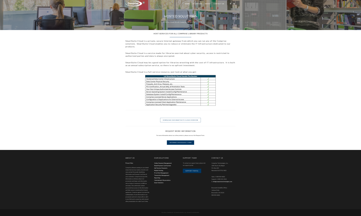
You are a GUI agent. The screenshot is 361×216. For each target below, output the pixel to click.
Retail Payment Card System (162, 165)
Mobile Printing (158, 170)
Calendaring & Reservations (162, 180)
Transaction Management (161, 175)
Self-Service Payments (160, 168)
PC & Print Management (161, 173)
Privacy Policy (129, 163)
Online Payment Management (163, 163)
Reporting (157, 178)
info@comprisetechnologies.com (222, 181)
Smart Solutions (158, 182)
